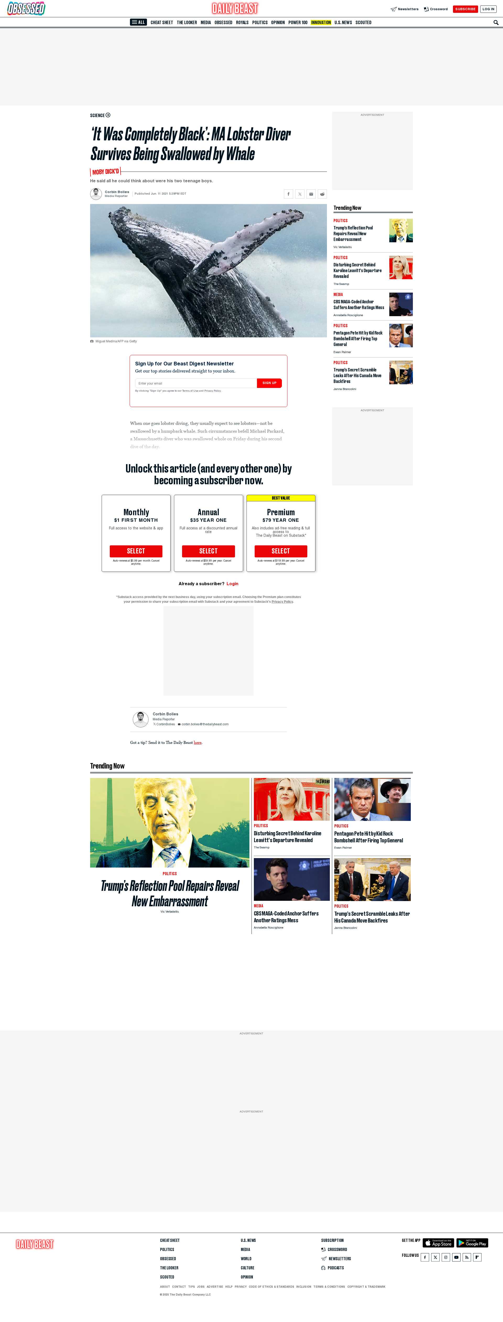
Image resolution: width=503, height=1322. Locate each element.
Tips (191, 1286)
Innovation (321, 22)
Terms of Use (190, 391)
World (246, 1259)
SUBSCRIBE (465, 9)
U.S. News (343, 22)
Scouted (363, 22)
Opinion (278, 22)
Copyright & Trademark (366, 1286)
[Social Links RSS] (467, 1258)
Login (232, 583)
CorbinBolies (165, 724)
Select (136, 551)
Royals (242, 22)
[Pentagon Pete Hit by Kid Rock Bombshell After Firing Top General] (401, 346)
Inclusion (303, 1286)
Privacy (241, 1286)
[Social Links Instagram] (446, 1258)
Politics (259, 22)
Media (206, 22)
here (197, 742)
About (165, 1286)
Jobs (201, 1286)
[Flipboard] (477, 1258)
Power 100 (298, 22)
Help (229, 1286)
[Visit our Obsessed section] (43, 9)
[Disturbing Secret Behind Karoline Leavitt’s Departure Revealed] (401, 278)
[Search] (496, 22)
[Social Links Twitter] (435, 1258)
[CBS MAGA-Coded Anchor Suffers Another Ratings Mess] (401, 314)
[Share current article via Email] (311, 194)
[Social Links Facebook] (425, 1258)
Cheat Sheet (162, 22)
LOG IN (488, 9)
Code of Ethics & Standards (271, 1286)
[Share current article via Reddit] (322, 194)
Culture (247, 1268)
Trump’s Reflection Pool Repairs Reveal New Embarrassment (170, 893)
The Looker (187, 22)
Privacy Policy (213, 391)
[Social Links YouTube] (456, 1258)
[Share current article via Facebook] (288, 194)
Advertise (215, 1286)
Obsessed (223, 22)
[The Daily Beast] (235, 9)
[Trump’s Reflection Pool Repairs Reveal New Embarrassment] (401, 241)
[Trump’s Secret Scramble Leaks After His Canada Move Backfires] (401, 383)
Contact (179, 1286)
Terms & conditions (329, 1286)
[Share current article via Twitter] (299, 194)
